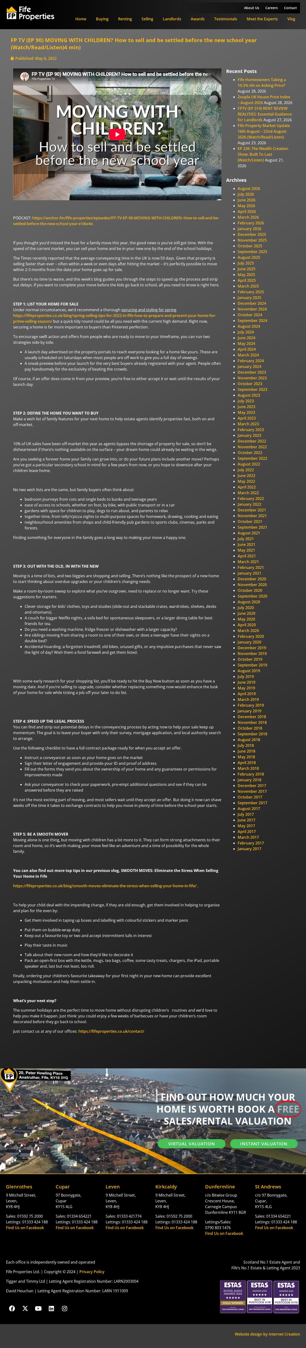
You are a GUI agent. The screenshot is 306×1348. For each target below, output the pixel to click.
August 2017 (249, 808)
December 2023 (252, 372)
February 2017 (251, 843)
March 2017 (248, 837)
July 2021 (246, 538)
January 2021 (249, 573)
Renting (125, 19)
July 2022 (246, 469)
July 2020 (246, 607)
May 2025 (246, 274)
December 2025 (252, 234)
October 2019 (250, 659)
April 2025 (247, 280)
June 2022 (246, 475)
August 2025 (249, 257)
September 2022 (252, 458)
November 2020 (252, 584)
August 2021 (249, 533)
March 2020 (248, 630)
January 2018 (249, 779)
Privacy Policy (91, 1271)
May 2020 (246, 619)
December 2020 (252, 579)
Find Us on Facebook (25, 1227)
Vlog (291, 19)
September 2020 (252, 596)
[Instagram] (65, 1308)
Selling (147, 19)
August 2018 (249, 739)
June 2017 (246, 820)
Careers (271, 8)
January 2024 (249, 366)
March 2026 (248, 217)
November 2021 (252, 515)
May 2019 (246, 688)
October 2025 (250, 246)
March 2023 (248, 424)
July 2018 (246, 745)
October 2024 (250, 314)
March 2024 (248, 355)
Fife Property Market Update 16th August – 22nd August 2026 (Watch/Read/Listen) (264, 131)
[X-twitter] (25, 1308)
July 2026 (246, 194)
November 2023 (252, 378)
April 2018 (247, 762)
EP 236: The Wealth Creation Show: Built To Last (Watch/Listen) (263, 154)
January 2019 (249, 711)
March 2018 (248, 768)
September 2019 (252, 665)
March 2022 (248, 492)
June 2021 (246, 544)
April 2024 (247, 349)
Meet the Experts (262, 19)
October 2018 (250, 728)
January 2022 (249, 504)
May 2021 (246, 550)
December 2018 (252, 716)
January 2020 (249, 642)
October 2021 (250, 521)
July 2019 (246, 676)
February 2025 (251, 291)
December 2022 (252, 441)
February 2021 (251, 567)
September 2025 (252, 251)
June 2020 (246, 613)
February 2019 (251, 705)
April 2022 (247, 487)
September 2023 (252, 389)
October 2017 (250, 797)
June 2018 (246, 751)
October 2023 (250, 383)
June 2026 (246, 200)
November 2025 (252, 240)
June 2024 (246, 337)
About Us (251, 8)
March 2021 (248, 561)
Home (80, 19)
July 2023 (246, 401)
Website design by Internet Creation (267, 1334)
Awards (198, 19)
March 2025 (248, 286)
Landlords (172, 19)
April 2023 (247, 418)
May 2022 (246, 481)
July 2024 (246, 332)
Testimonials (225, 19)
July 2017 (246, 814)
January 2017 (249, 848)
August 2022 (249, 464)
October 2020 (250, 590)
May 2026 (246, 205)
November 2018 (252, 722)
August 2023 (249, 395)
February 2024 (251, 360)
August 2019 (249, 670)
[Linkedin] (51, 1308)
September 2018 (252, 734)
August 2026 (249, 188)
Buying (102, 19)
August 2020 (249, 602)
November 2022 (252, 446)
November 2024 (252, 309)
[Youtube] (38, 1308)
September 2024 (252, 320)
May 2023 (246, 412)
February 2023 (251, 429)
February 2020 (251, 636)
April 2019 (247, 693)
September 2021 (252, 527)
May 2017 (246, 825)
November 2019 (252, 653)
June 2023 (246, 406)
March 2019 (248, 699)
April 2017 (247, 831)
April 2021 (247, 556)
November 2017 (252, 791)
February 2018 (251, 774)
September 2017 (252, 802)
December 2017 (252, 785)
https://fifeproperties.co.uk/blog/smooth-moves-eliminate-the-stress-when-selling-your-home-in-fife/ (105, 885)
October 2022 (250, 452)
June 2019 (246, 682)
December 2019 (252, 647)
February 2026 (251, 223)
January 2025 (249, 297)
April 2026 (247, 211)
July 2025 (246, 263)
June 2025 (246, 269)
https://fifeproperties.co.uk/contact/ (111, 1031)
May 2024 (246, 343)
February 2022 (251, 498)
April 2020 (247, 624)
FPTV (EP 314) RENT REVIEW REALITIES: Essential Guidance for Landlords (265, 114)
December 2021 (252, 510)
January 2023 (249, 435)
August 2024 (249, 326)
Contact (290, 8)
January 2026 (249, 228)
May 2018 (246, 757)
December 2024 (252, 303)
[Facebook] (12, 1308)
